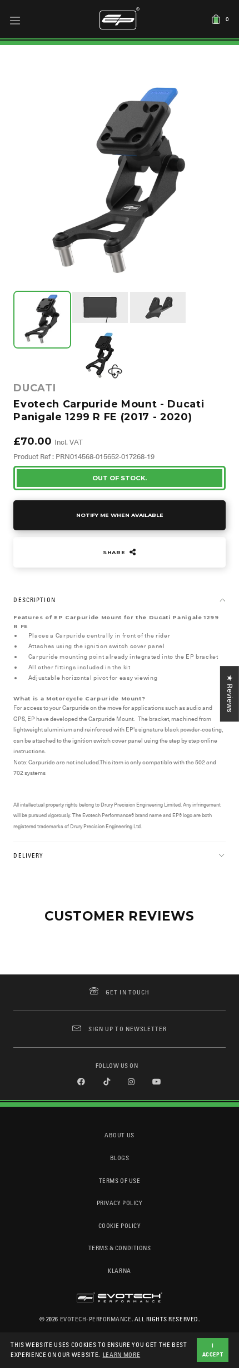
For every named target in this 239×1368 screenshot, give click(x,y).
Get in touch (128, 992)
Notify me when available (119, 515)
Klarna (119, 1270)
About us (119, 1134)
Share (115, 552)
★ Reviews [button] (230, 694)
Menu (15, 20)
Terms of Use (119, 1180)
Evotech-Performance (96, 1318)
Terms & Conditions (119, 1247)
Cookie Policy (119, 1225)
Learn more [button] (122, 1354)
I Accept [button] (212, 1349)
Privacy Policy (119, 1202)
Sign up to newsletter (127, 1028)
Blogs (120, 1157)
